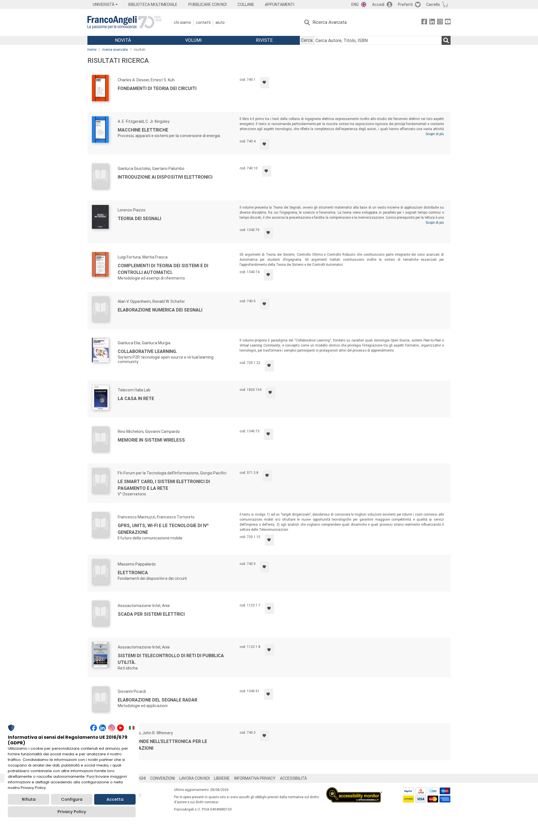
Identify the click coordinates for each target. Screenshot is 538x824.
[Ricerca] (446, 40)
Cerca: (307, 40)
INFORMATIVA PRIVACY (254, 778)
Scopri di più (435, 134)
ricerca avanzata (115, 50)
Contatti (203, 22)
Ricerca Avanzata (329, 22)
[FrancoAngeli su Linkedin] (432, 22)
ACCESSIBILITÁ (293, 778)
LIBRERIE (222, 778)
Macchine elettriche (143, 130)
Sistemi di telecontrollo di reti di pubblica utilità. (171, 659)
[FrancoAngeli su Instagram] (440, 22)
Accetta (115, 799)
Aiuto (220, 22)
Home (91, 50)
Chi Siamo (182, 22)
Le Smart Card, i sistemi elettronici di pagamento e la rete (164, 485)
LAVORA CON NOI (194, 778)
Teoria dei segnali (139, 218)
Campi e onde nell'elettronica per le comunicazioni (162, 745)
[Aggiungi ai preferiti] (264, 82)
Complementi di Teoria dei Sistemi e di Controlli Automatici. (163, 269)
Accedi (378, 4)
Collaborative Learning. (147, 351)
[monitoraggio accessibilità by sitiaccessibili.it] (354, 790)
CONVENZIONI (162, 778)
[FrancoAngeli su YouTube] (448, 22)
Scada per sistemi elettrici (151, 614)
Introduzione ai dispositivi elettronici (165, 177)
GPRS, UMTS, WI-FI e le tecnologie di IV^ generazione (163, 529)
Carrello (433, 4)
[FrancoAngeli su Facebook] (424, 22)
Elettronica (133, 572)
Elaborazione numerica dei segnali (160, 310)
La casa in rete (136, 398)
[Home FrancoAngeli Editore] (124, 22)
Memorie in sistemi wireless (151, 440)
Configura (71, 799)
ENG (355, 4)
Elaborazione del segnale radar (157, 700)
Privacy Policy (71, 811)
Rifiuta (29, 799)
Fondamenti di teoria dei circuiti (157, 88)
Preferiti (405, 4)
